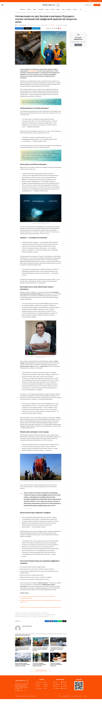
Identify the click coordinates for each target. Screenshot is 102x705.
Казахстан (31, 612)
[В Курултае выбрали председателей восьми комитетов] (58, 657)
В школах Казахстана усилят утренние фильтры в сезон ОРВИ (22, 649)
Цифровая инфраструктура (42, 616)
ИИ (21, 612)
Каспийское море (44, 612)
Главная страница (18, 12)
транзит (34, 616)
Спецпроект (97, 4)
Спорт (63, 9)
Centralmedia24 (33, 71)
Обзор (47, 9)
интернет (25, 612)
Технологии (41, 9)
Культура (69, 9)
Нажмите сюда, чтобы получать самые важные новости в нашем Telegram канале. (40, 607)
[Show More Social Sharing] (42, 28)
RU (80, 9)
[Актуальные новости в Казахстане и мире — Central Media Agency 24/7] (51, 5)
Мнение (58, 9)
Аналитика (22, 9)
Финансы (29, 9)
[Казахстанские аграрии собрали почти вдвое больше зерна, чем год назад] (23, 657)
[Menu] (2, 5)
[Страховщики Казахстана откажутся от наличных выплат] (58, 641)
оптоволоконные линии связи (22, 616)
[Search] (99, 1)
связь (30, 616)
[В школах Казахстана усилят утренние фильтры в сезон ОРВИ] (23, 641)
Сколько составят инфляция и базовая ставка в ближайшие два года (40, 649)
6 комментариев (60, 25)
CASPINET (17, 612)
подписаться (88, 4)
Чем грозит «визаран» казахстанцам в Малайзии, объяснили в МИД (39, 664)
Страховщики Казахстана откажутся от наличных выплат (56, 649)
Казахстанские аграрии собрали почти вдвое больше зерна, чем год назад (22, 664)
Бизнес (34, 9)
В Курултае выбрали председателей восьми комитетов (56, 664)
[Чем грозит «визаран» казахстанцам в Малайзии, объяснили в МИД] (41, 657)
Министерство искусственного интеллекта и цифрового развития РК (29, 614)
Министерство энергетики (50, 614)
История (52, 9)
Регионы (75, 9)
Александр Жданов (23, 25)
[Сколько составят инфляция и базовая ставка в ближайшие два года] (41, 641)
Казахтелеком (37, 612)
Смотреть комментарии (40, 670)
